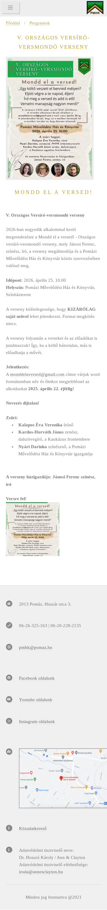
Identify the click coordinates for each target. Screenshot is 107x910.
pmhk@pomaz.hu (35, 647)
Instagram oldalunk (37, 721)
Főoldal (13, 23)
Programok (39, 23)
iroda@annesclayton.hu (41, 871)
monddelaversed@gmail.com (37, 374)
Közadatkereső (33, 828)
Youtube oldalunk (35, 699)
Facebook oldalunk (37, 678)
